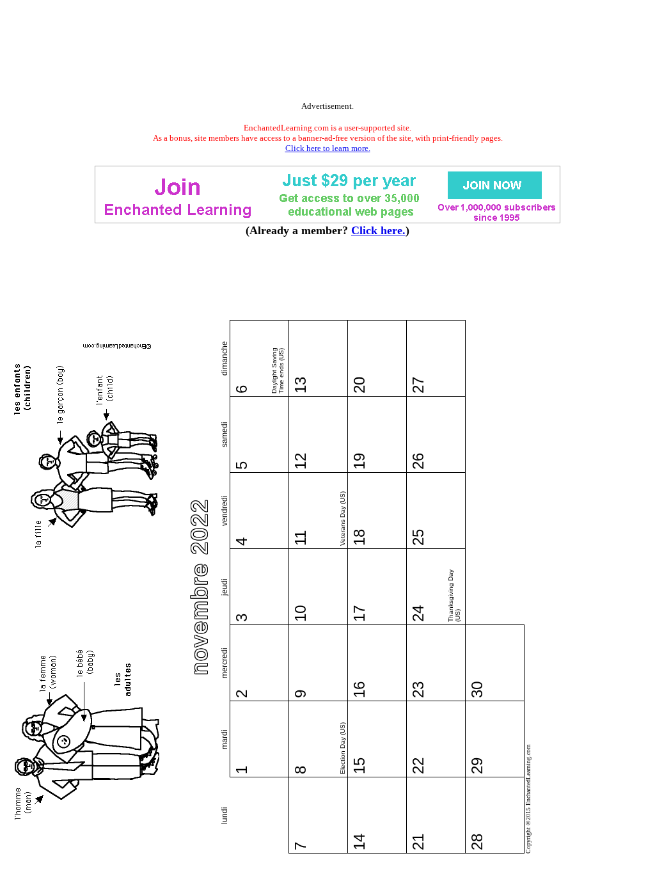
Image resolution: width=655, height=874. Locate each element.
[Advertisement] (327, 53)
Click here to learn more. (327, 148)
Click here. (378, 230)
